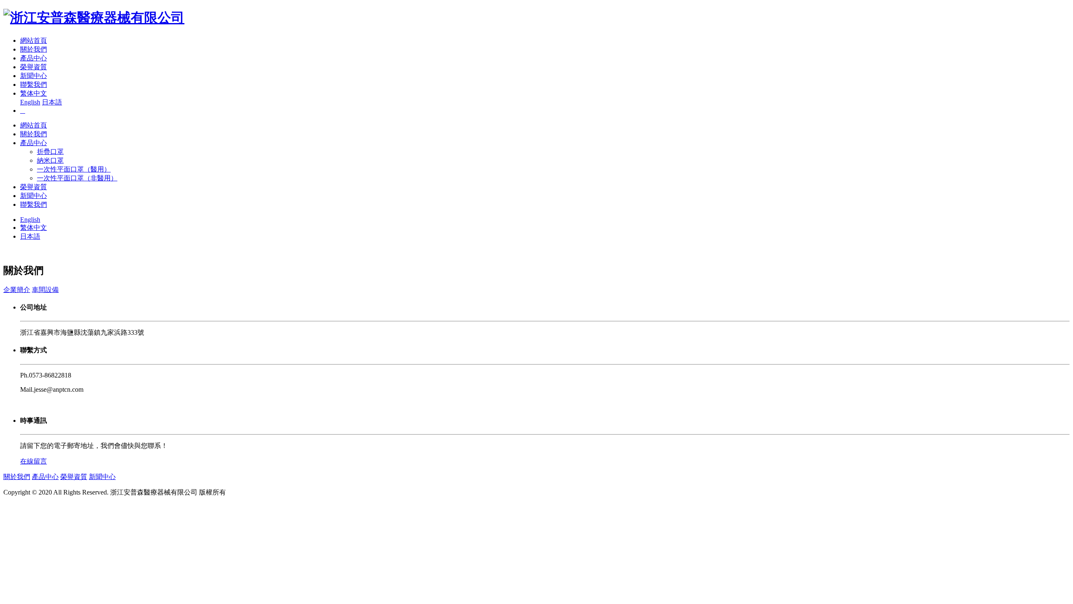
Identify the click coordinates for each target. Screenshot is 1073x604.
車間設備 (45, 289)
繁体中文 (33, 93)
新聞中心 (33, 75)
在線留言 (33, 461)
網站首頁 (33, 40)
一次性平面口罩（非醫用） (77, 178)
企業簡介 (16, 289)
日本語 (52, 102)
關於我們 (33, 49)
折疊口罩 (50, 151)
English (30, 102)
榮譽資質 (33, 66)
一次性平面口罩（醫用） (74, 169)
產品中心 (33, 58)
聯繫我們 (33, 84)
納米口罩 (50, 160)
